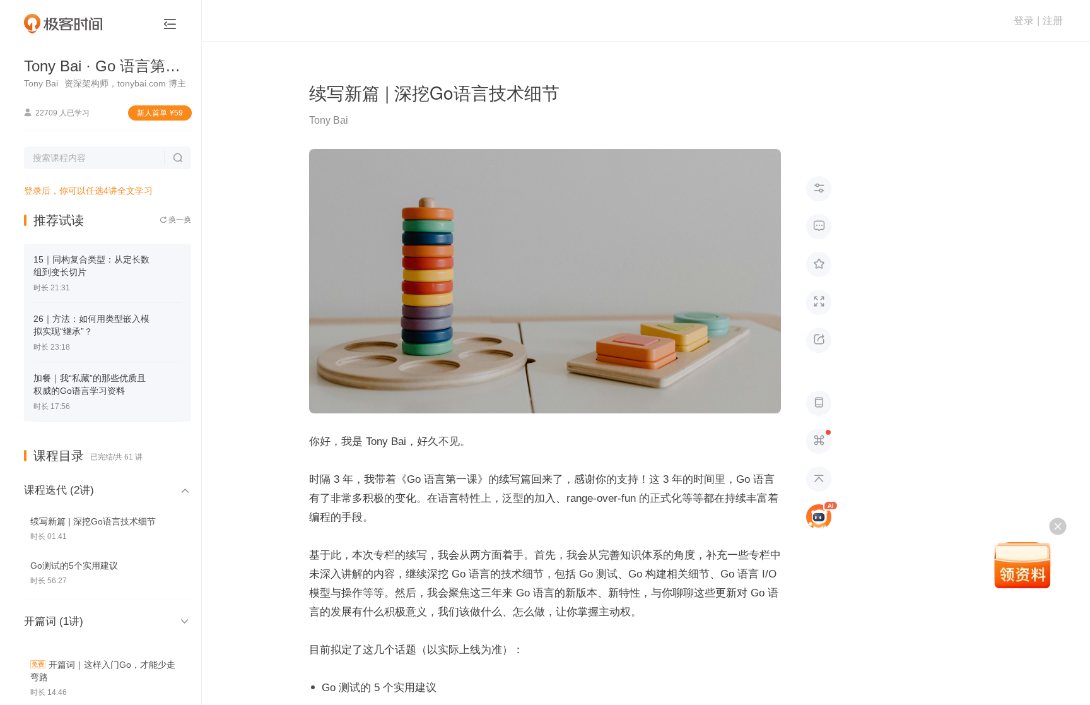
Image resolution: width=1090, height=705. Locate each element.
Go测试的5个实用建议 (74, 565)
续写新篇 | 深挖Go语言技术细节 (93, 521)
